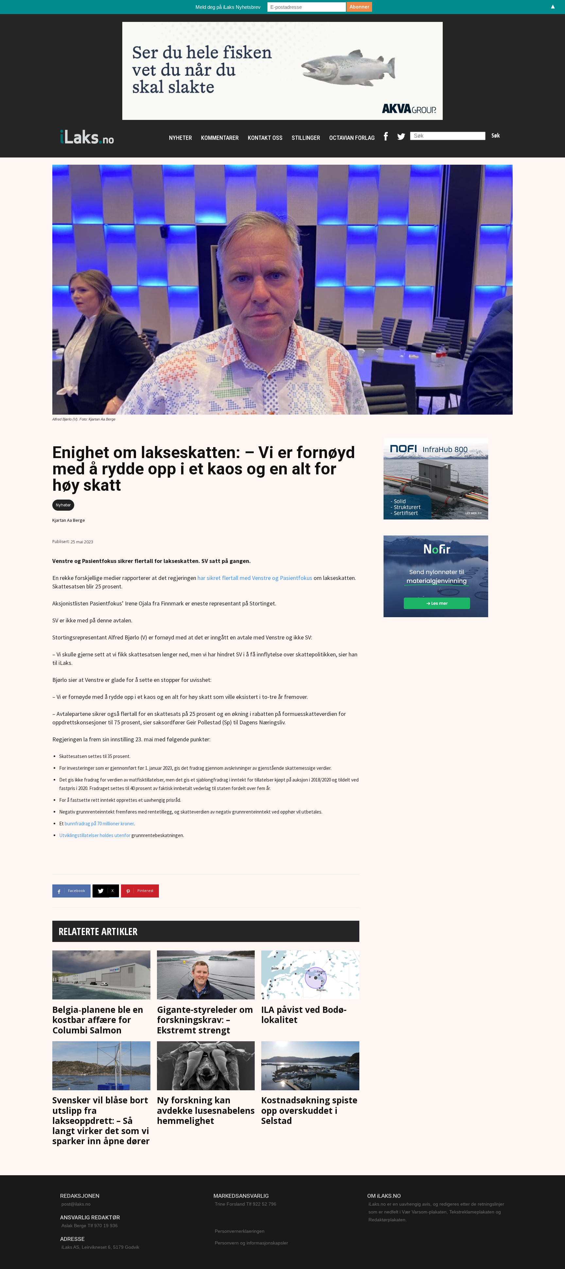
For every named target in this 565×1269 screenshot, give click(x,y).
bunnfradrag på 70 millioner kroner (99, 823)
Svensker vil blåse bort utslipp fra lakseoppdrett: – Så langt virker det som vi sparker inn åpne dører (101, 1120)
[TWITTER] (401, 138)
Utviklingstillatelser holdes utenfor (94, 835)
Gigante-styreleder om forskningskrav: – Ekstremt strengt (205, 1020)
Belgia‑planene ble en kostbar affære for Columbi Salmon (97, 1020)
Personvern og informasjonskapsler (251, 1242)
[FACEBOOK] (385, 138)
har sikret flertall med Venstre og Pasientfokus (254, 578)
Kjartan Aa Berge (68, 520)
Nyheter (63, 505)
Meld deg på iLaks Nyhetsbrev (228, 7)
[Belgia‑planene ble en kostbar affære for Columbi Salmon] (101, 976)
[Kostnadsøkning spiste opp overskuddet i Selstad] (310, 1067)
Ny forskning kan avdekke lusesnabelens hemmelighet (206, 1110)
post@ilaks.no (76, 1204)
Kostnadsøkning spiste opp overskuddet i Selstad (309, 1110)
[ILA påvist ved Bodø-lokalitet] (310, 976)
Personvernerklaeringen (240, 1231)
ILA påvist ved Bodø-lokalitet (304, 1015)
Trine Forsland (230, 1204)
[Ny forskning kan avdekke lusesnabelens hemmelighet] (206, 1067)
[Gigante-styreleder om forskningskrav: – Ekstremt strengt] (206, 976)
